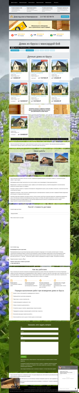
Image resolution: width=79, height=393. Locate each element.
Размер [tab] (17, 47)
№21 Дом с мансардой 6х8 (57, 73)
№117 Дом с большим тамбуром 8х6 (59, 96)
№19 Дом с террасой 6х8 (16, 73)
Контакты (56, 2)
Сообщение (23, 341)
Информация (48, 2)
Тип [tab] (13, 47)
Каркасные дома (23, 2)
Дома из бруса (14, 2)
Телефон (22, 331)
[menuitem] (14, 2)
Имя (21, 327)
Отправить (23, 356)
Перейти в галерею (39, 173)
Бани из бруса (31, 2)
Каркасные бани (39, 2)
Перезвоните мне (65, 16)
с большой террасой (29, 50)
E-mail (22, 336)
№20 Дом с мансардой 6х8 (37, 73)
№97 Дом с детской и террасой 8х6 (38, 96)
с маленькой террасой (15, 50)
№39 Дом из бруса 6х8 (16, 96)
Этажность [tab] (24, 47)
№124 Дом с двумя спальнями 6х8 (18, 129)
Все (29, 47)
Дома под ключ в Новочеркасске (25, 17)
